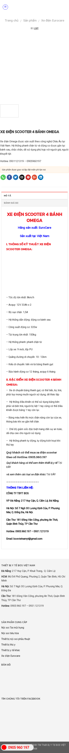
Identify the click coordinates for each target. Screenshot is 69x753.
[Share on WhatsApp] (3, 177)
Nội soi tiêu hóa (10, 633)
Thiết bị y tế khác (10, 650)
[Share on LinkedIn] (40, 177)
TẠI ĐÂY (51, 474)
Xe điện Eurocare (52, 20)
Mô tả (7, 195)
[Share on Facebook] (9, 177)
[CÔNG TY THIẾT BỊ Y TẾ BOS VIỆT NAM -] (35, 7)
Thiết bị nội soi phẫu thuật (15, 639)
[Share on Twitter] (15, 177)
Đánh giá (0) (11, 203)
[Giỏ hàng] (65, 7)
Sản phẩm (30, 20)
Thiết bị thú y (8, 644)
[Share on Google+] (34, 177)
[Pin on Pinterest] (28, 177)
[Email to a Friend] (22, 177)
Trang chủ (11, 20)
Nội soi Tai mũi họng (12, 627)
